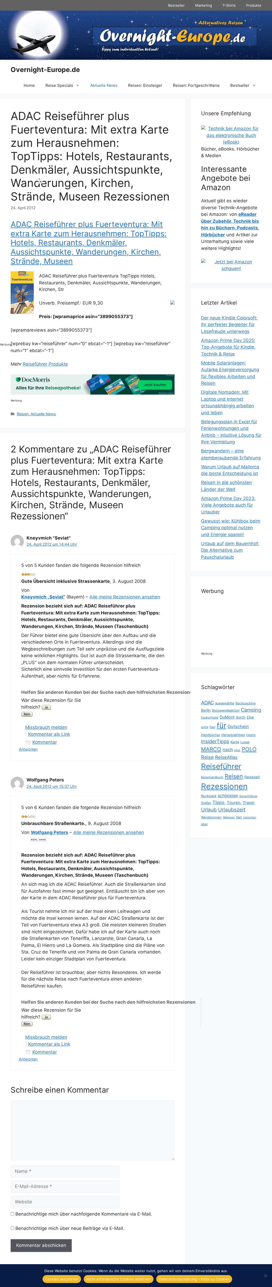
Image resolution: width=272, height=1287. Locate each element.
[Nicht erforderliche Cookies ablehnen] (265, 1275)
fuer (212, 727)
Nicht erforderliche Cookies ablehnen (118, 1279)
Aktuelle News (103, 85)
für (221, 725)
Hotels (251, 735)
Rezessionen (224, 786)
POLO (249, 749)
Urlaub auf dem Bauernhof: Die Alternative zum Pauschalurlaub (230, 550)
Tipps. (219, 802)
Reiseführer (221, 766)
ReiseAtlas (226, 757)
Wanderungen (211, 817)
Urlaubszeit (231, 809)
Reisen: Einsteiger (145, 85)
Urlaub (209, 810)
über (204, 824)
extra (204, 727)
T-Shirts (229, 5)
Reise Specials (59, 85)
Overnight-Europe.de (45, 70)
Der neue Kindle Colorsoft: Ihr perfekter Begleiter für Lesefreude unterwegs (229, 324)
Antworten (28, 749)
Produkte (253, 5)
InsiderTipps (215, 741)
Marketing (203, 5)
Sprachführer (248, 796)
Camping (251, 710)
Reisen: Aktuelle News (36, 414)
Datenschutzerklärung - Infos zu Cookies (194, 1279)
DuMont (227, 717)
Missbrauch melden (46, 727)
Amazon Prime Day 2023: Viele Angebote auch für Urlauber (228, 505)
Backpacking (246, 703)
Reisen (234, 776)
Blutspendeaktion (226, 710)
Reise (207, 757)
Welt (239, 817)
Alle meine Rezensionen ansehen (125, 597)
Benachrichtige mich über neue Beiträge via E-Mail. (69, 1228)
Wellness (229, 817)
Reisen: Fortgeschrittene (196, 85)
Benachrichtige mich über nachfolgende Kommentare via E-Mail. (83, 1214)
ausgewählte (224, 703)
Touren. (234, 802)
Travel (248, 802)
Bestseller (176, 5)
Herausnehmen (233, 735)
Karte (235, 742)
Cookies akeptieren (62, 1279)
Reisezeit (252, 777)
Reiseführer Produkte (45, 364)
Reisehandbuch (212, 777)
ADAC (207, 703)
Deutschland (209, 717)
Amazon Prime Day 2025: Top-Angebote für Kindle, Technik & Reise (228, 347)
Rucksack (208, 796)
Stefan (206, 803)
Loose (244, 742)
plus (237, 750)
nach (228, 749)
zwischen (249, 817)
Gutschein (238, 726)
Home (29, 85)
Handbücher (210, 735)
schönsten (228, 795)
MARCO (211, 749)
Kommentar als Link (49, 734)
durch (240, 717)
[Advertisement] (21, 259)
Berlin (206, 710)
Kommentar (44, 742)
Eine (250, 717)
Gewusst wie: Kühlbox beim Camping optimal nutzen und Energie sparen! (230, 527)
